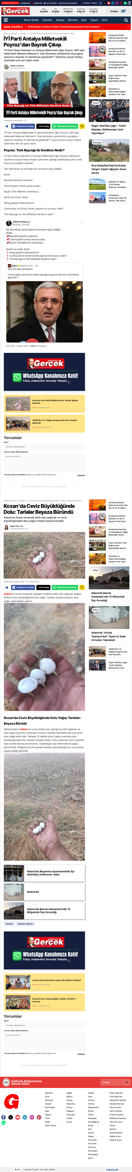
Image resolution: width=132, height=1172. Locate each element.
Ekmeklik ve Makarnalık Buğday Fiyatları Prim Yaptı (117, 92)
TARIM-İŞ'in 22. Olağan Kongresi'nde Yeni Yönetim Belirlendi (118, 652)
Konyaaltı (92, 1140)
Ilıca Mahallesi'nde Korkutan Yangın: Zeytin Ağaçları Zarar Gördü (108, 169)
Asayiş (69, 1100)
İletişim (113, 1129)
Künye (112, 1125)
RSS (18, 1169)
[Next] (128, 27)
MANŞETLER (25, 3)
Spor (47, 1111)
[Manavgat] (109, 150)
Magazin (70, 1111)
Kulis (47, 1096)
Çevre (69, 1121)
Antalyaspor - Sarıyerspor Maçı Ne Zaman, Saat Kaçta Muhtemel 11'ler (117, 198)
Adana (23, 500)
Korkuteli (92, 1143)
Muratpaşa (93, 1154)
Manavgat (92, 1150)
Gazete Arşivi (116, 1140)
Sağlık (69, 1093)
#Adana (9, 924)
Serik (90, 1158)
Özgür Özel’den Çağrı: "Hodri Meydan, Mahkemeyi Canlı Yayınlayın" (108, 129)
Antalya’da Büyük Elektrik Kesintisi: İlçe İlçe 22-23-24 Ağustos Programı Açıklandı (118, 38)
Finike (91, 1114)
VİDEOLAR (38, 3)
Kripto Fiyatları (117, 1114)
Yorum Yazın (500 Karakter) (16, 452)
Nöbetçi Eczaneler (118, 1118)
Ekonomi (49, 1100)
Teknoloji (71, 1114)
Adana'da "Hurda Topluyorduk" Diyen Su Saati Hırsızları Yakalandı (108, 636)
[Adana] (109, 577)
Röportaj (71, 1103)
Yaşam (48, 1114)
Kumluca (92, 1147)
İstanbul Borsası (117, 1103)
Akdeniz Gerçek (10, 33)
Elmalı (91, 1111)
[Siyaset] (109, 110)
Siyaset (48, 1103)
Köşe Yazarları (116, 1093)
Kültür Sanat (50, 1125)
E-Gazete (86, 3)
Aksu (90, 1096)
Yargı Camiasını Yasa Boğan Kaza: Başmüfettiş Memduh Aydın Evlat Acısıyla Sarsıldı (118, 78)
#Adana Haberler (25, 924)
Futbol (69, 1118)
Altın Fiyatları (116, 1111)
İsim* (6, 442)
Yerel (47, 1118)
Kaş (89, 1129)
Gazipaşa (92, 1118)
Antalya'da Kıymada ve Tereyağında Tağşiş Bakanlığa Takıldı (118, 65)
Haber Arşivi (115, 1136)
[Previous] (25, 27)
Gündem (49, 1093)
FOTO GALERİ (51, 3)
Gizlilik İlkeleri (116, 1132)
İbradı (90, 1125)
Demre (91, 1103)
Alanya (91, 1100)
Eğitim (69, 1096)
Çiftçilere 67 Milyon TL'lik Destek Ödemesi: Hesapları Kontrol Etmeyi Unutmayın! (117, 185)
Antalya (23, 33)
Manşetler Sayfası (118, 1100)
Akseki (91, 1093)
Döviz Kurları (116, 1107)
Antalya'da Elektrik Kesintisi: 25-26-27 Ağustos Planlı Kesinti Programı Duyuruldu (118, 51)
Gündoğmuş (93, 1121)
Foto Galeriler (116, 1096)
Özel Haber (50, 1107)
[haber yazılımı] (112, 1169)
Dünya (69, 1107)
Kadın (47, 1121)
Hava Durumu (116, 1121)
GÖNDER (81, 475)
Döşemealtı (93, 1107)
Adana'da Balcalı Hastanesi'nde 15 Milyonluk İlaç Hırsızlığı (108, 596)
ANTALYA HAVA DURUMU (68, 3)
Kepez (91, 1136)
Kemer (91, 1132)
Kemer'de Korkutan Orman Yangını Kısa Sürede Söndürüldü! (58, 27)
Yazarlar (94, 3)
